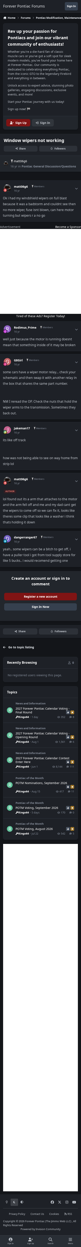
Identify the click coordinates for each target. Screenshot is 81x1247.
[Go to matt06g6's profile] (6, 163)
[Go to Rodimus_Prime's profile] (7, 329)
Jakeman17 (22, 428)
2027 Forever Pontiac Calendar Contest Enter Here (42, 760)
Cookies (54, 1214)
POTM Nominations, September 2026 (41, 783)
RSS (69, 1214)
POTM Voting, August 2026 (34, 829)
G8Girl (18, 360)
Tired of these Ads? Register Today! (40, 316)
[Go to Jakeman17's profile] (7, 430)
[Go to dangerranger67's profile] (7, 538)
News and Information (30, 703)
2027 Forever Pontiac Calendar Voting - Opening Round (43, 735)
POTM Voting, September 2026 (37, 808)
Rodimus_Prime (25, 327)
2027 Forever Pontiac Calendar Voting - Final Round (43, 710)
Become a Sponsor (68, 227)
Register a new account (40, 596)
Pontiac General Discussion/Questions (49, 166)
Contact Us (37, 1214)
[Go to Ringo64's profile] (10, 710)
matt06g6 (20, 161)
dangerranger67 (25, 537)
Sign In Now (40, 607)
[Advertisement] (40, 271)
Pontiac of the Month (30, 778)
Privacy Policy (17, 1214)
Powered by (40, 1229)
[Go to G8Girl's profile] (7, 361)
